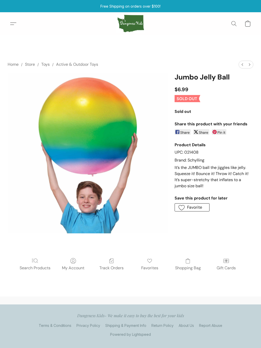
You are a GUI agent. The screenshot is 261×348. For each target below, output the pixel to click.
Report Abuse (210, 325)
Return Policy (162, 325)
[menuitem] (242, 64)
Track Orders (111, 268)
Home (13, 64)
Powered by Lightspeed (130, 334)
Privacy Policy (88, 325)
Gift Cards (226, 268)
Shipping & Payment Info (125, 325)
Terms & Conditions (55, 325)
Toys (45, 64)
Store (30, 64)
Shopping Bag (188, 268)
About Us (186, 325)
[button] (130, 24)
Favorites (149, 268)
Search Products (35, 268)
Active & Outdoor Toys (77, 64)
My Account (73, 268)
